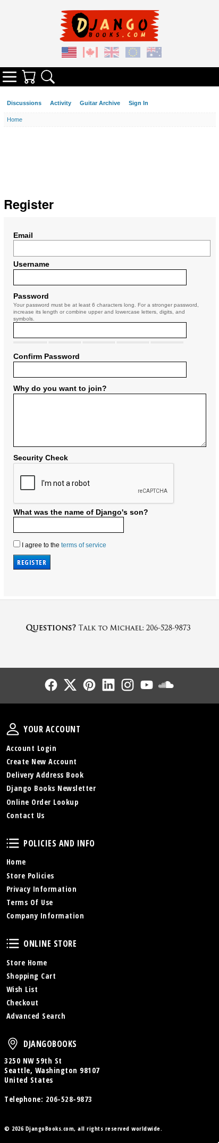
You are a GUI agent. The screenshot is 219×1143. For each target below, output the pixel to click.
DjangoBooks (12, 1043)
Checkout (22, 1002)
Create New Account (41, 761)
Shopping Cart (31, 976)
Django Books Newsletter (51, 788)
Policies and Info (12, 843)
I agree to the (63, 545)
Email (23, 235)
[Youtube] (146, 684)
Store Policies (30, 875)
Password (31, 296)
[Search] (47, 76)
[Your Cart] (28, 76)
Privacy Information (41, 889)
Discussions (24, 103)
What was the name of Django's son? (80, 512)
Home (16, 862)
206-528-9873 (69, 1099)
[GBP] (111, 54)
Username (31, 264)
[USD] (69, 54)
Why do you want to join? (60, 388)
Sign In (138, 103)
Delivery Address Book (45, 775)
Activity (60, 103)
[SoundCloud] (165, 684)
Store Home (26, 962)
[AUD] (154, 54)
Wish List (22, 989)
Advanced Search (36, 1016)
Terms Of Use (29, 902)
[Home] (109, 26)
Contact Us (25, 815)
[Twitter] (70, 684)
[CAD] (90, 54)
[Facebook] (51, 684)
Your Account (12, 729)
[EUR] (132, 54)
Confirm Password (46, 356)
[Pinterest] (89, 684)
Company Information (45, 915)
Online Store (12, 943)
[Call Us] (109, 627)
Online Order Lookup (42, 802)
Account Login (31, 748)
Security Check (40, 457)
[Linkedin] (108, 684)
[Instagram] (127, 684)
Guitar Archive (100, 103)
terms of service (83, 545)
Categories (9, 76)
